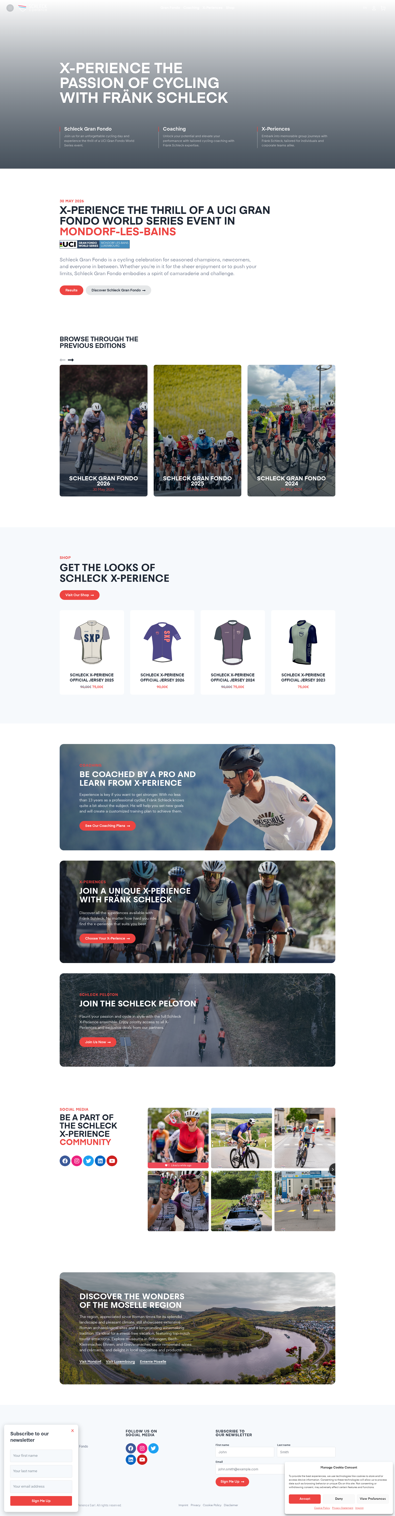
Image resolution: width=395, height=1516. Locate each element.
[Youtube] (112, 1161)
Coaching (191, 8)
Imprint (359, 1508)
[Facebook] (65, 1161)
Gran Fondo (170, 8)
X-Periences (213, 8)
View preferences (373, 1498)
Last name (283, 1445)
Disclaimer (231, 1505)
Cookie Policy (322, 1508)
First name (222, 1445)
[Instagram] (76, 1161)
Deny (339, 1498)
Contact (65, 1473)
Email (219, 1462)
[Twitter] (88, 1161)
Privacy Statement (342, 1508)
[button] (62, 360)
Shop (230, 8)
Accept (305, 1498)
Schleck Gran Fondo (74, 1446)
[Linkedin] (131, 1460)
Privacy (195, 1505)
